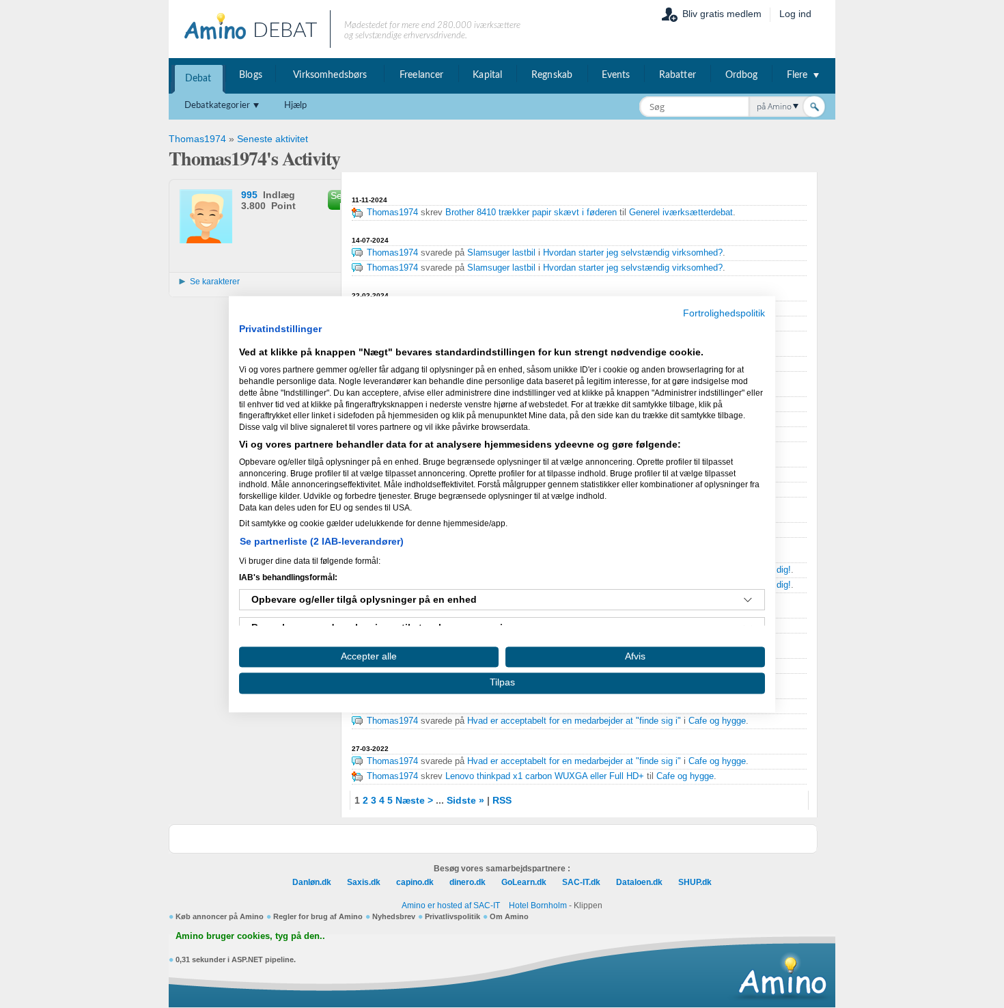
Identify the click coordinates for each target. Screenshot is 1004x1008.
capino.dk (415, 882)
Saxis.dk (363, 882)
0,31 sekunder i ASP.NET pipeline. (236, 959)
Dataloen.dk (639, 882)
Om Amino (509, 916)
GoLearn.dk (523, 882)
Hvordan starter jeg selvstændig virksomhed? (633, 253)
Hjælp (295, 105)
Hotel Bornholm (538, 905)
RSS (502, 800)
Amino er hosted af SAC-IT (451, 905)
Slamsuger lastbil (502, 253)
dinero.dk (467, 882)
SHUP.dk (695, 882)
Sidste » (465, 800)
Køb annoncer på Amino (220, 916)
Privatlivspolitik (452, 916)
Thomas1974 (197, 138)
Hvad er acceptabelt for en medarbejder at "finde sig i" (574, 721)
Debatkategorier (217, 105)
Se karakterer (215, 281)
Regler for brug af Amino (318, 916)
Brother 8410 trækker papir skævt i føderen (531, 212)
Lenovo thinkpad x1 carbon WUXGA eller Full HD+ (544, 776)
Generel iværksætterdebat (681, 212)
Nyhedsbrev (393, 916)
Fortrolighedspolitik (724, 313)
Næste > (414, 800)
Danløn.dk (311, 882)
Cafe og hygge (717, 721)
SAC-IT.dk (581, 882)
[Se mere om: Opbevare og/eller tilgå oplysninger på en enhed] (747, 600)
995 (249, 194)
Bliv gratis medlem (722, 13)
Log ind (795, 13)
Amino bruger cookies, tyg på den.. (250, 936)
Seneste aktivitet (272, 138)
